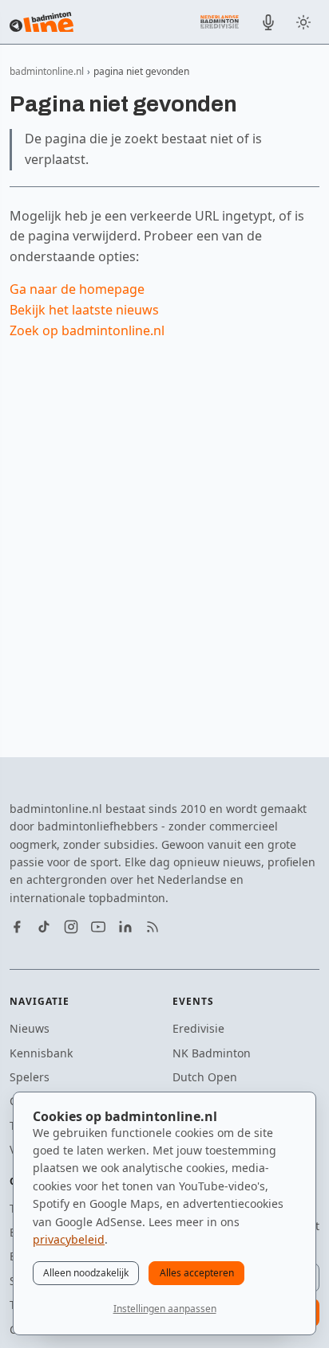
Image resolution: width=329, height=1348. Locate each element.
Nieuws (30, 1028)
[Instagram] (71, 927)
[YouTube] (98, 927)
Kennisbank (41, 1053)
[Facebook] (17, 927)
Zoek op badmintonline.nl (87, 330)
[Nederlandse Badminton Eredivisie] (220, 21)
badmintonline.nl (47, 71)
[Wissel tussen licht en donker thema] (303, 22)
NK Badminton (211, 1053)
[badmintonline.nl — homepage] (41, 22)
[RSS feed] (152, 927)
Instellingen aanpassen (164, 1308)
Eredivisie (198, 1028)
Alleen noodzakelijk (86, 1273)
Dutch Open (204, 1076)
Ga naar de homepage (77, 289)
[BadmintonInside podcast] (268, 22)
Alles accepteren (197, 1273)
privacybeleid (69, 1239)
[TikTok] (44, 927)
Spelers (30, 1076)
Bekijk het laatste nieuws (84, 309)
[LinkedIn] (125, 927)
